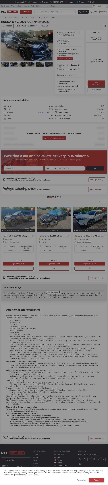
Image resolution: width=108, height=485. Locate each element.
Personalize (81, 480)
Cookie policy (33, 475)
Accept (96, 480)
